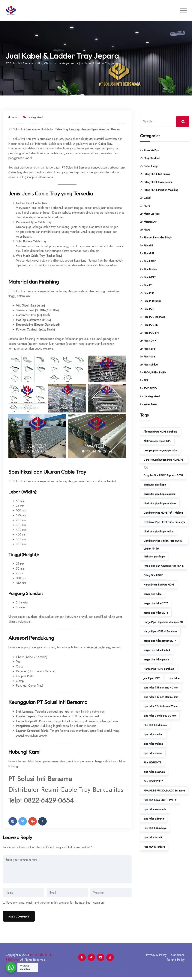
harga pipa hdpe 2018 (156, 613)
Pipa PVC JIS (151, 325)
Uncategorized (35, 117)
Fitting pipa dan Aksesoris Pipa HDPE (164, 566)
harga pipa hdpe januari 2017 (160, 641)
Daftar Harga (151, 166)
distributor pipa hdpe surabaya (160, 503)
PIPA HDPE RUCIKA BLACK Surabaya (164, 790)
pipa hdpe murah (153, 753)
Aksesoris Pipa (151, 150)
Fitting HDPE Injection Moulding (161, 190)
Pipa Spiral (149, 349)
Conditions (177, 955)
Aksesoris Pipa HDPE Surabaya (160, 431)
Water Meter (150, 404)
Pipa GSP (149, 253)
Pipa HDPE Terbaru (154, 847)
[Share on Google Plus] (32, 821)
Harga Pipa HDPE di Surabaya (160, 631)
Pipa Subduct (151, 364)
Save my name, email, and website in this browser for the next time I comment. (55, 902)
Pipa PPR (149, 293)
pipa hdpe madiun (153, 734)
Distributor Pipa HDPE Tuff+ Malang (163, 513)
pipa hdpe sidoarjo (154, 818)
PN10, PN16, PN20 (155, 372)
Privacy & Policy (156, 955)
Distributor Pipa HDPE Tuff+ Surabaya (164, 522)
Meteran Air (150, 222)
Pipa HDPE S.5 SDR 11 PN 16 (160, 800)
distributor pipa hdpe (155, 484)
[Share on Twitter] (22, 821)
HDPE (147, 206)
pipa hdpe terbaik (153, 837)
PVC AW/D (150, 388)
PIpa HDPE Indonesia (155, 725)
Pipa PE (148, 285)
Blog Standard (152, 158)
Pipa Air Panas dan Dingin (158, 237)
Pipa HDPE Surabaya (155, 828)
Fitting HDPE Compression (158, 182)
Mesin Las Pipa (152, 214)
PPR (146, 380)
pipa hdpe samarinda (155, 809)
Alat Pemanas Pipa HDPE (157, 441)
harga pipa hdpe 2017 (156, 603)
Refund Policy (175, 960)
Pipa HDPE (150, 261)
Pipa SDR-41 (151, 340)
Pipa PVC (149, 309)
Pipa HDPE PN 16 (153, 781)
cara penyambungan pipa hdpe (160, 450)
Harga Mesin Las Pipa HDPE (159, 584)
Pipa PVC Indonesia (154, 317)
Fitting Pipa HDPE (153, 575)
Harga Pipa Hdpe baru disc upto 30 (163, 622)
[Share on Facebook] (12, 821)
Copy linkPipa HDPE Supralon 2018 (163, 475)
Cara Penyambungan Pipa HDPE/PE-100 (164, 460)
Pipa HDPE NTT (152, 762)
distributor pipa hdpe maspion (160, 494)
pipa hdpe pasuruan (154, 772)
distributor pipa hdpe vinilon (158, 531)
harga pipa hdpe (152, 594)
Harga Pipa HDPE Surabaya (159, 669)
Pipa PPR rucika (152, 301)
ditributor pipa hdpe (154, 556)
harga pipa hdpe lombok (157, 650)
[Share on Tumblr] (42, 821)
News (147, 229)
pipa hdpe (174, 678)
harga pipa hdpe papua (156, 659)
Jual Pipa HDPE (152, 678)
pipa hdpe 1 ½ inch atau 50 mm (161, 697)
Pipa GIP (149, 245)
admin (15, 117)
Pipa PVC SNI (151, 333)
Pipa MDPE (150, 277)
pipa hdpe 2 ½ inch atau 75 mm (161, 706)
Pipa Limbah (150, 269)
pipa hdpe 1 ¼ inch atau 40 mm (161, 687)
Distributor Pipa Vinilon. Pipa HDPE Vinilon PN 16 (163, 541)
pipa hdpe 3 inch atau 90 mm (160, 715)
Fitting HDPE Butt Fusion (157, 174)
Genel (147, 198)
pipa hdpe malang (153, 744)
